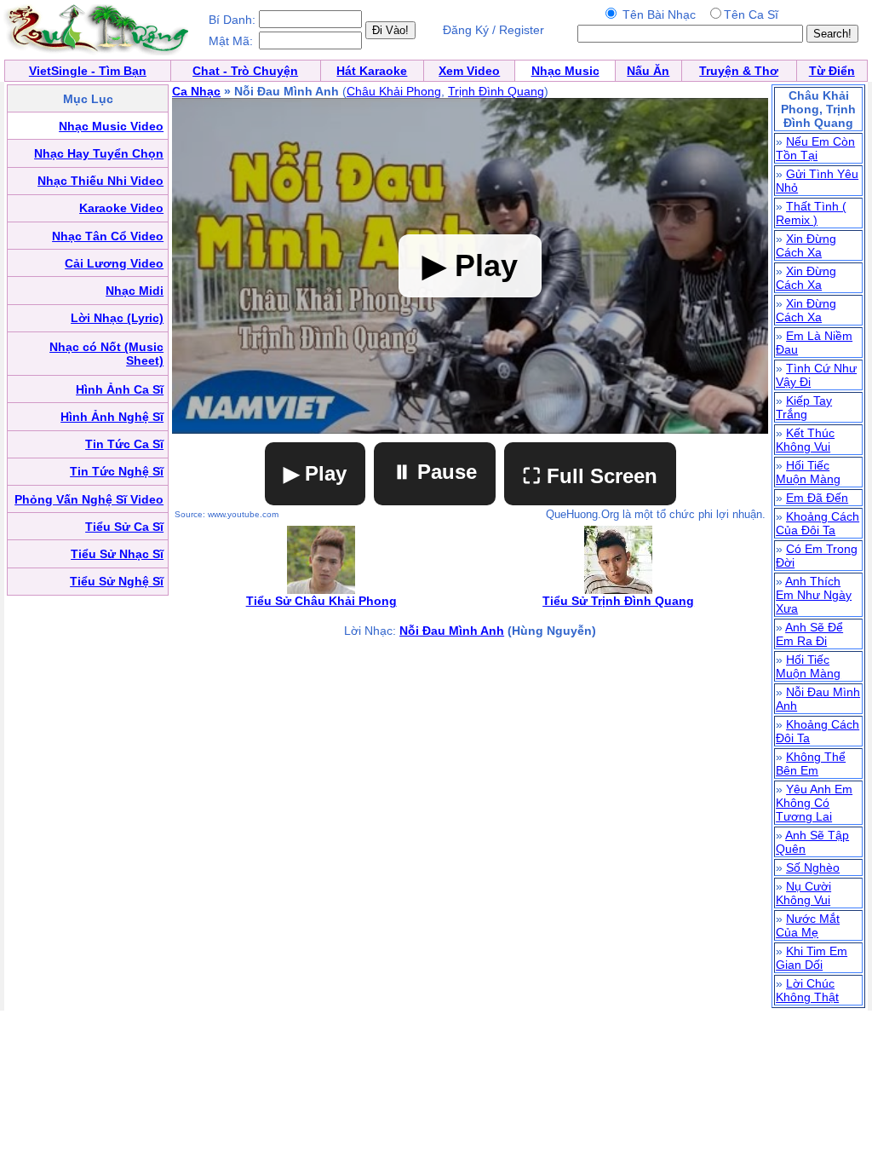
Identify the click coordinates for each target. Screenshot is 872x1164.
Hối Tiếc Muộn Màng (808, 472)
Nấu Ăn (648, 71)
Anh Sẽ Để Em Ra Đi (809, 634)
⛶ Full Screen (590, 475)
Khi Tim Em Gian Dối (811, 957)
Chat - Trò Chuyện (245, 71)
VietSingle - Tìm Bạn (87, 71)
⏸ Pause (435, 471)
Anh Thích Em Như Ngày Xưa (814, 594)
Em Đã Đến (817, 497)
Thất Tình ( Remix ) (811, 213)
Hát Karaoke (371, 71)
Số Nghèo (813, 867)
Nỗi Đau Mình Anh (451, 630)
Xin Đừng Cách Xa (806, 245)
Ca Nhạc (196, 91)
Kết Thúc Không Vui (805, 439)
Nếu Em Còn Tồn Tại (815, 148)
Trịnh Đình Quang (496, 91)
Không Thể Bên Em (811, 763)
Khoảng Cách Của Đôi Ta (817, 523)
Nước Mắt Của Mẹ (808, 925)
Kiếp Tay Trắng (804, 407)
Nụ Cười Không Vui (803, 893)
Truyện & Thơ (738, 71)
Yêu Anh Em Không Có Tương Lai (814, 802)
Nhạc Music (565, 71)
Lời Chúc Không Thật (807, 990)
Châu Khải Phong (394, 91)
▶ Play (315, 473)
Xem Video (469, 71)
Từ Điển (832, 71)
